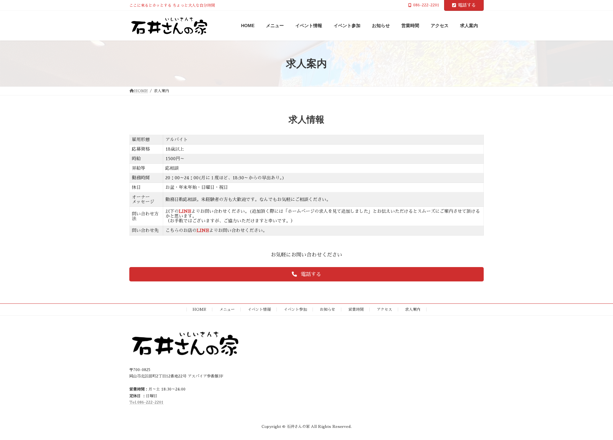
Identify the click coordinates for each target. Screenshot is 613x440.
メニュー (227, 309)
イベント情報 (259, 309)
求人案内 (412, 309)
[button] (306, 274)
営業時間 (356, 309)
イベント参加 (295, 309)
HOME (199, 309)
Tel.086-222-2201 (146, 402)
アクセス (384, 309)
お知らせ (327, 309)
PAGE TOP (594, 421)
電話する (467, 5)
